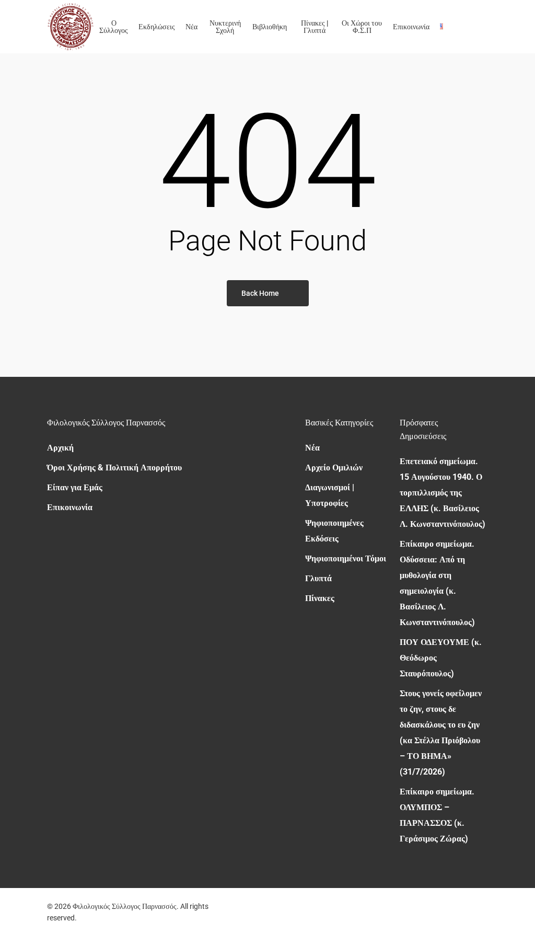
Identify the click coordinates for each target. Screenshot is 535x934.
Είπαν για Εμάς (74, 487)
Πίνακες (319, 598)
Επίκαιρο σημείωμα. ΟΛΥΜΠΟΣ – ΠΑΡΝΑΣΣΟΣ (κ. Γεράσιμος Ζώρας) (437, 815)
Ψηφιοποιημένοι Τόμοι (345, 558)
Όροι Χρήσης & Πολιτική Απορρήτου (114, 467)
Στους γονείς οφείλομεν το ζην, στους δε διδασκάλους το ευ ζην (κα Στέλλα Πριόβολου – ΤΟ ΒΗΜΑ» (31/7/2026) (441, 732)
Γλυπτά (318, 578)
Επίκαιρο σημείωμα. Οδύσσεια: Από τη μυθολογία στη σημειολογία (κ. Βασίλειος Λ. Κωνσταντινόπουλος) (437, 583)
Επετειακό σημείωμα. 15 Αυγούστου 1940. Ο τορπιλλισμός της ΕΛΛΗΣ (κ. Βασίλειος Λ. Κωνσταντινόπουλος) (442, 492)
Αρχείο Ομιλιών (334, 467)
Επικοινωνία (69, 507)
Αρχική (60, 448)
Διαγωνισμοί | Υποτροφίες (329, 495)
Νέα (312, 448)
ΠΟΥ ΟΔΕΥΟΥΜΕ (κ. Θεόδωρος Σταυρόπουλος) (441, 657)
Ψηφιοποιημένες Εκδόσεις (334, 531)
